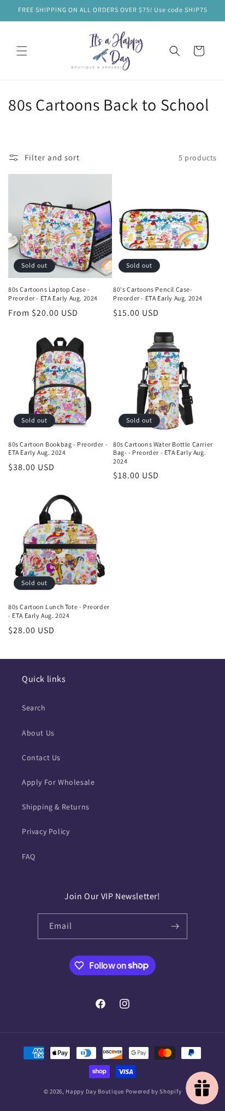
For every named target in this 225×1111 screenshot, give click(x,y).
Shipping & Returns (56, 807)
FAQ (28, 856)
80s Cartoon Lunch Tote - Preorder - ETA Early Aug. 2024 (59, 611)
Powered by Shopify (154, 1091)
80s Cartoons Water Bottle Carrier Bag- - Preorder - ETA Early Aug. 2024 (163, 452)
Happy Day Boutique (95, 1091)
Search (34, 708)
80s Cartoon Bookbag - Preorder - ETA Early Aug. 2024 (58, 448)
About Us (38, 733)
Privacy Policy (45, 831)
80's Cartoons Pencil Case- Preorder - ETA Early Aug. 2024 (158, 293)
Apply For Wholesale (58, 782)
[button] (22, 51)
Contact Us (41, 757)
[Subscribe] (175, 926)
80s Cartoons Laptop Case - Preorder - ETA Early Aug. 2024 (53, 293)
